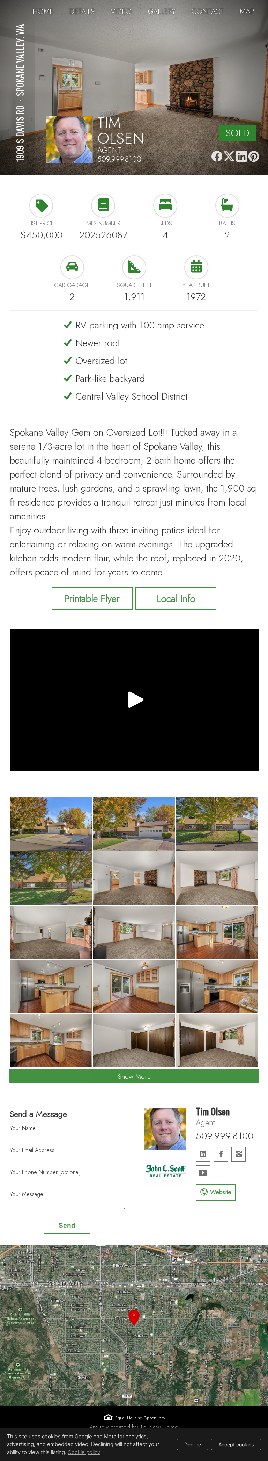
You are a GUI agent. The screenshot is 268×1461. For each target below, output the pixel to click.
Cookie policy (84, 1452)
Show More (134, 1076)
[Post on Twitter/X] (229, 157)
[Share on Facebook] (216, 157)
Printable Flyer (92, 598)
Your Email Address (32, 1150)
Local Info (176, 598)
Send (67, 1225)
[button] (134, 1325)
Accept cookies (236, 1444)
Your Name (23, 1128)
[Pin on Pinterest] (253, 157)
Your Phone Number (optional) (45, 1172)
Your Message (26, 1194)
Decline (192, 1444)
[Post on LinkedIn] (241, 157)
